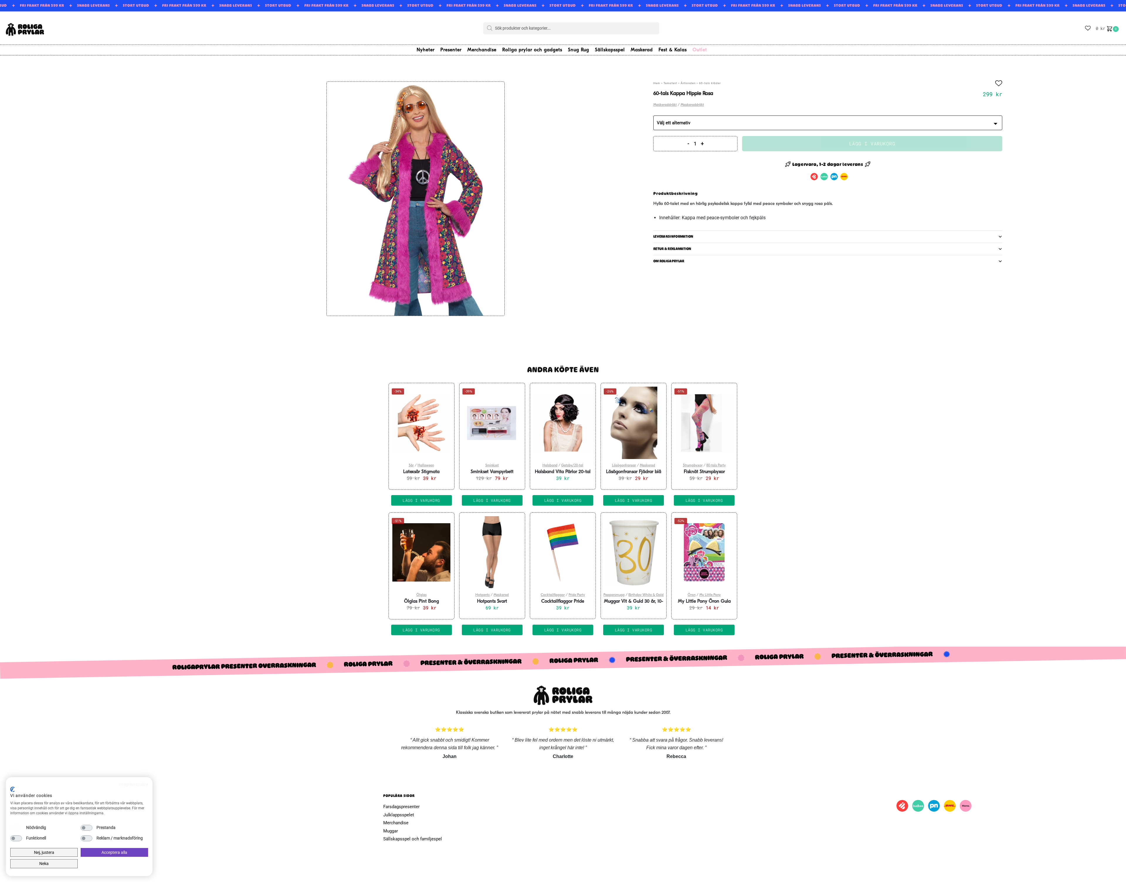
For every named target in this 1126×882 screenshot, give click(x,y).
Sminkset (492, 465)
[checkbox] (16, 828)
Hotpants (482, 595)
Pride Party (577, 595)
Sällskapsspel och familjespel (412, 839)
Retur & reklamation (672, 249)
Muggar (390, 831)
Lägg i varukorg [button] (421, 500)
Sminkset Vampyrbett (492, 472)
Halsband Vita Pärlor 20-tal (563, 472)
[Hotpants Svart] (492, 552)
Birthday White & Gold (646, 595)
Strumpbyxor (693, 465)
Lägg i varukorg (872, 143)
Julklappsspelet (398, 815)
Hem (656, 83)
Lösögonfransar (624, 465)
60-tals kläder (710, 83)
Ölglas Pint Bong (421, 601)
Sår (411, 465)
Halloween (426, 465)
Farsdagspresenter (401, 806)
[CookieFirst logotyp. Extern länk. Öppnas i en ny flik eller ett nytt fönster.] (12, 789)
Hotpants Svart (492, 601)
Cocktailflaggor (553, 595)
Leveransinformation (673, 236)
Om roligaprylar (668, 261)
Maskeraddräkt (665, 105)
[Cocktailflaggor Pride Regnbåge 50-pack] (563, 552)
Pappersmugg (614, 595)
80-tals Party (716, 465)
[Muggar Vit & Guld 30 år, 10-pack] (633, 552)
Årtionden (688, 83)
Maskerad (647, 465)
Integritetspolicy (133, 784)
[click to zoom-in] (415, 198)
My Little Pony (710, 595)
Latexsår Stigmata (421, 472)
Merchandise (395, 822)
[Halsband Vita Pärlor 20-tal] (563, 423)
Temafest (670, 83)
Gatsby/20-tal (572, 465)
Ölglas (421, 595)
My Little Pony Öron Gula (704, 601)
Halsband (549, 465)
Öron (692, 595)
